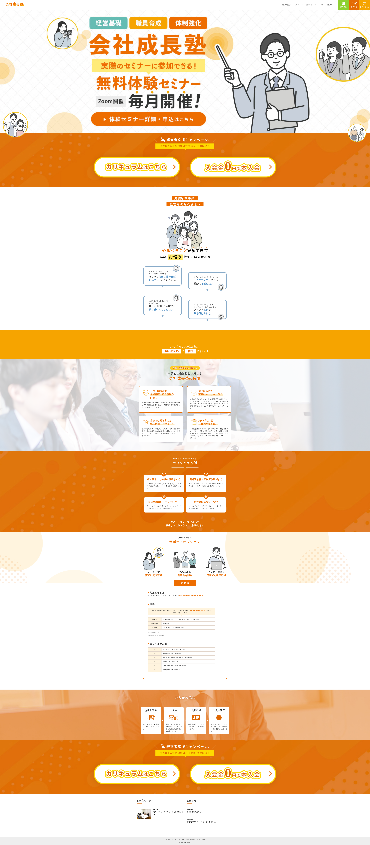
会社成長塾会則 (201, 839)
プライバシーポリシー (170, 839)
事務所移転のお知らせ (195, 811)
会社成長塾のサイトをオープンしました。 (202, 821)
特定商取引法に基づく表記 (187, 839)
